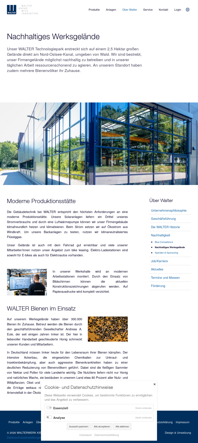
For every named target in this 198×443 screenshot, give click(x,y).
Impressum (182, 422)
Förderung (158, 285)
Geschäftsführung (163, 218)
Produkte (94, 9)
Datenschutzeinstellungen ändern (30, 437)
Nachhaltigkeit (160, 235)
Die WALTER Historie (165, 226)
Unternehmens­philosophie (169, 210)
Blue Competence (164, 241)
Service (148, 9)
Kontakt (163, 9)
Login (177, 9)
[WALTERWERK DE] (34, 9)
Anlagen (111, 9)
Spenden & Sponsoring (166, 252)
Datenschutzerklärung (159, 422)
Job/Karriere (159, 260)
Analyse (59, 417)
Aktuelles (157, 269)
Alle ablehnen (122, 426)
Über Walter (129, 9)
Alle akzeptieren (102, 426)
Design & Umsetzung (178, 432)
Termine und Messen (165, 277)
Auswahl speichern (78, 426)
